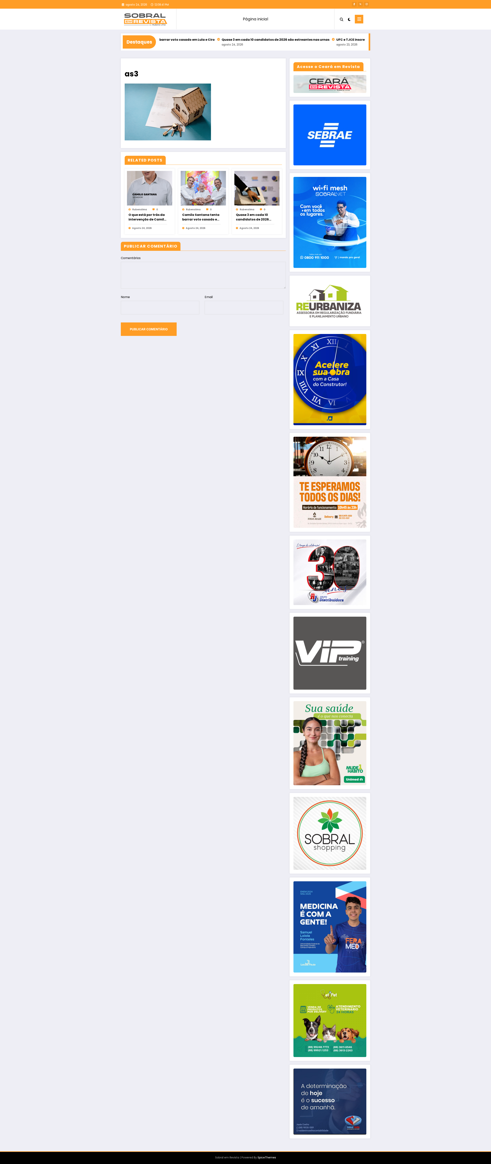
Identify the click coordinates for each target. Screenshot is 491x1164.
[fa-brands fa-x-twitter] (360, 4)
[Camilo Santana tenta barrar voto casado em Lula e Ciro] (203, 188)
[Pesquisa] (341, 19)
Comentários (131, 258)
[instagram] (366, 4)
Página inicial (255, 19)
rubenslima (139, 209)
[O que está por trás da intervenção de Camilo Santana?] (149, 188)
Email (209, 297)
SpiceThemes (267, 1157)
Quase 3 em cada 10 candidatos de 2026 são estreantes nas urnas (232, 39)
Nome (125, 297)
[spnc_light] (349, 19)
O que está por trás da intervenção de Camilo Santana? (147, 217)
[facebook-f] (354, 4)
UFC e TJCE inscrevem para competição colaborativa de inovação (347, 39)
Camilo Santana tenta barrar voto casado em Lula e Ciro (201, 217)
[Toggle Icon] (359, 19)
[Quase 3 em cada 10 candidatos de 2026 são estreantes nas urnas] (257, 188)
